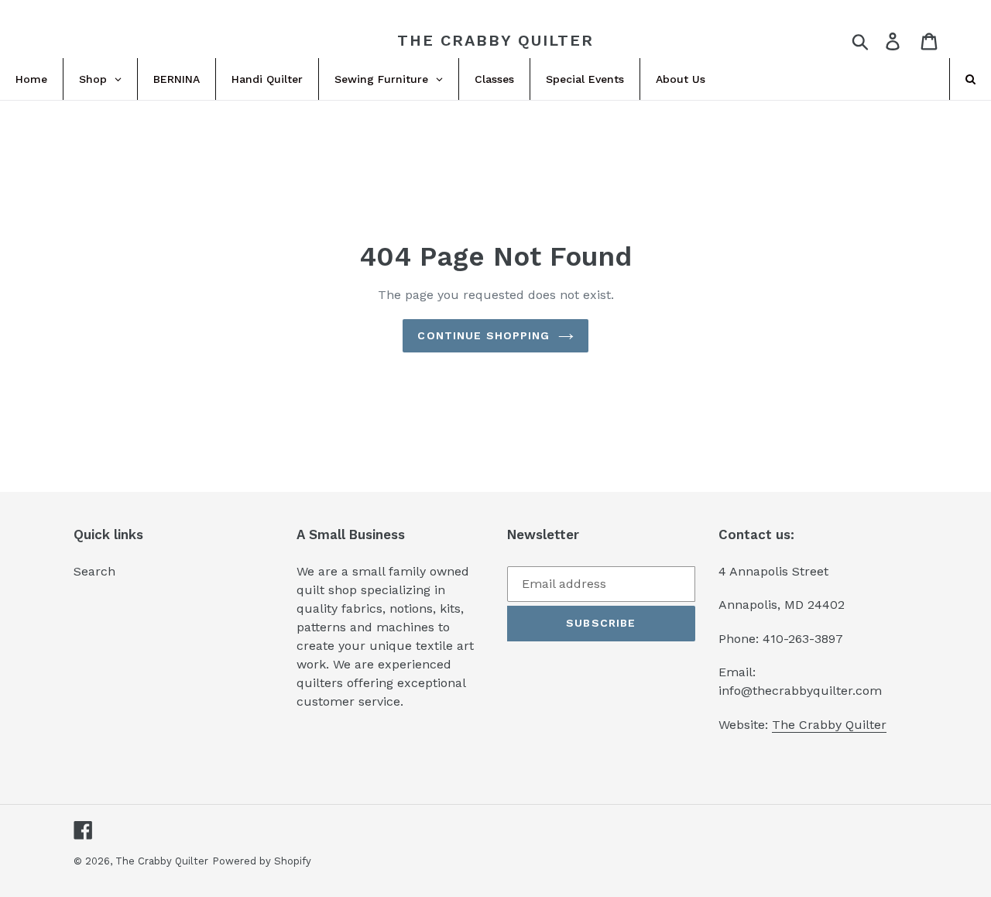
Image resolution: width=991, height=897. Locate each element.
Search (94, 571)
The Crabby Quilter (495, 40)
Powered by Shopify (261, 861)
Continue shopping (483, 335)
